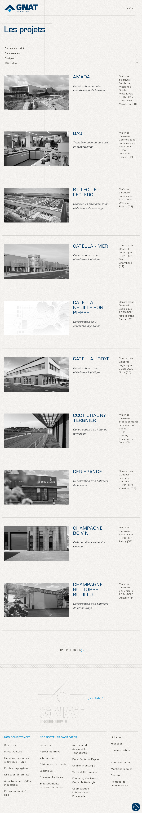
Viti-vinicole (47, 758)
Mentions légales (121, 769)
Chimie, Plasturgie (83, 766)
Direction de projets (17, 775)
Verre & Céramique (84, 772)
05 (79, 650)
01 (62, 650)
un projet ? (96, 697)
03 (70, 650)
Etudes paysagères (16, 768)
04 (75, 650)
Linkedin (116, 737)
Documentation (120, 750)
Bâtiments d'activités (53, 765)
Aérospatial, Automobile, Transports (80, 749)
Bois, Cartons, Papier (85, 759)
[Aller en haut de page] (136, 795)
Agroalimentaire (50, 752)
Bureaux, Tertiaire (51, 777)
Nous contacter (120, 763)
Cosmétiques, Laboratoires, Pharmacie (81, 793)
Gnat (21, 8)
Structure (10, 745)
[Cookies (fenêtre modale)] (136, 807)
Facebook (116, 744)
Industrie (45, 745)
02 (66, 650)
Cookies (116, 775)
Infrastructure (13, 752)
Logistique (46, 771)
